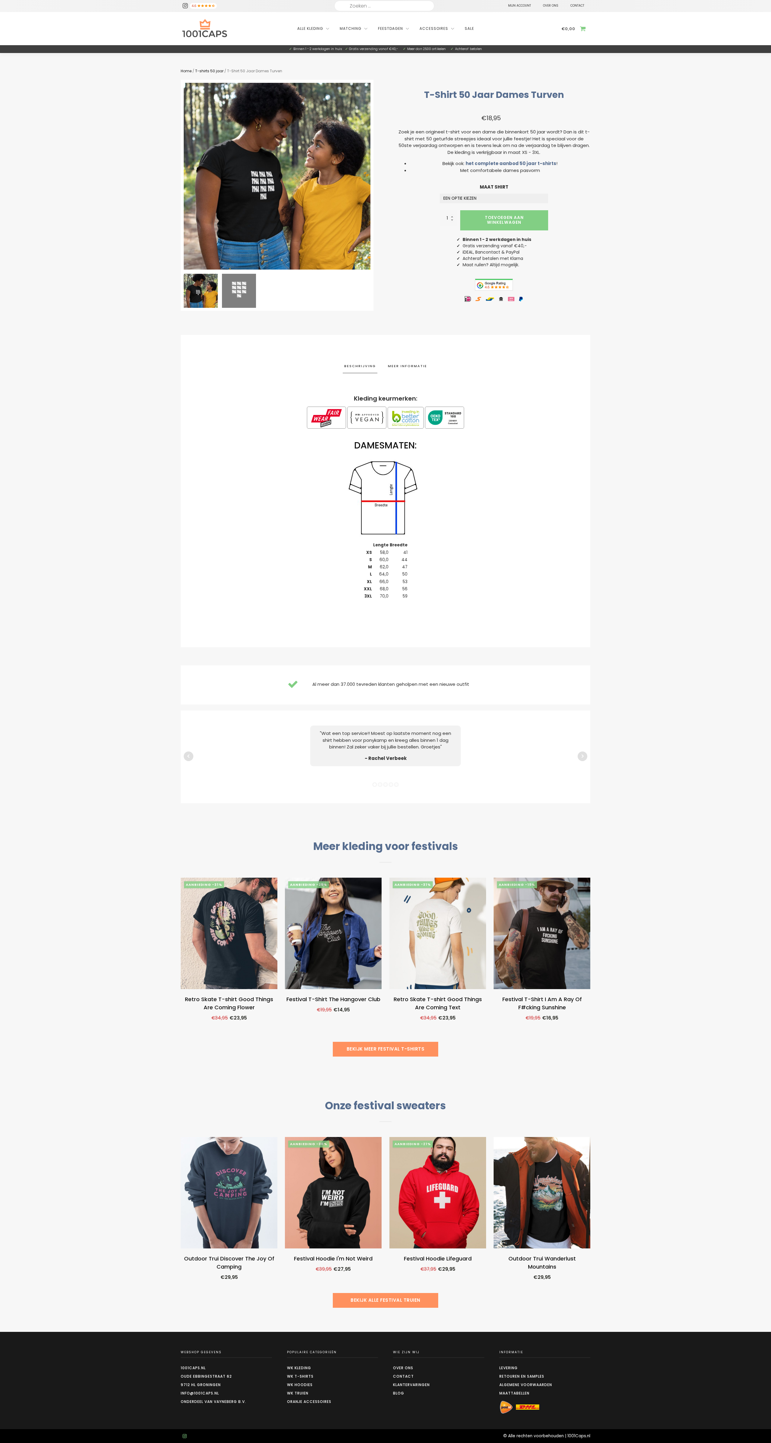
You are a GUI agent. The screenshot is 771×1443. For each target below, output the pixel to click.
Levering (508, 1367)
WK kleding (299, 1367)
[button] (201, 291)
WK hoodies (300, 1384)
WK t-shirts (300, 1376)
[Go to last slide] (180, 970)
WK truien (297, 1393)
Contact (403, 1376)
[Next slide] (370, 176)
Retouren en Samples (521, 1376)
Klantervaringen (411, 1384)
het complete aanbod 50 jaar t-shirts (511, 163)
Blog (398, 1393)
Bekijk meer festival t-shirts (386, 1049)
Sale (469, 28)
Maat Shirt (494, 187)
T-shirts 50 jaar (209, 70)
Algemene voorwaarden (525, 1384)
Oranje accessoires (309, 1401)
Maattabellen (514, 1393)
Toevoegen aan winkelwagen (504, 220)
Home (186, 70)
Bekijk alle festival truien (385, 1300)
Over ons (403, 1367)
